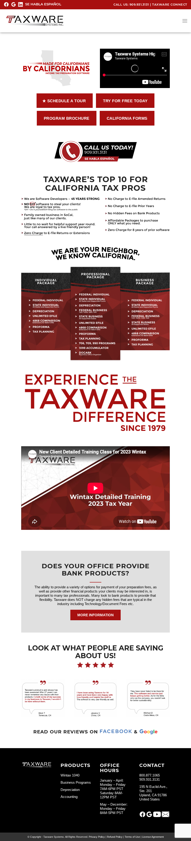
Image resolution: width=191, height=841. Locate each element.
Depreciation (70, 790)
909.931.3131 (139, 4)
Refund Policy (115, 836)
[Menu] (184, 20)
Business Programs (76, 782)
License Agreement (153, 836)
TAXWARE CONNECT (169, 4)
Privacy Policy (97, 836)
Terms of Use (132, 836)
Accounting (69, 797)
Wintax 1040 (70, 775)
